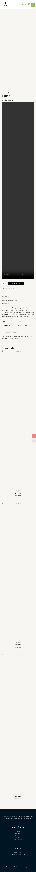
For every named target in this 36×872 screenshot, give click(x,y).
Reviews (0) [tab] (5, 304)
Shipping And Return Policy (18, 854)
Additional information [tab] (9, 300)
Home (18, 831)
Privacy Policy (18, 852)
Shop (18, 837)
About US (18, 833)
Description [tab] (6, 297)
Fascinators (10, 288)
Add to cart (16, 283)
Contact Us (18, 835)
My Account (18, 840)
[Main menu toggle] (33, 4)
